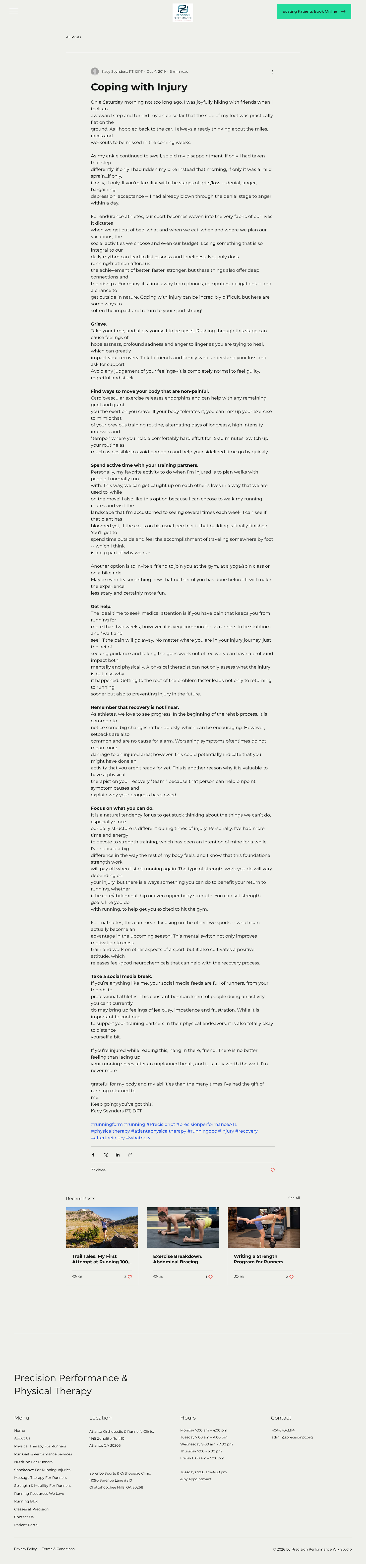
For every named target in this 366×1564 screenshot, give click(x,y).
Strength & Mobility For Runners (42, 1485)
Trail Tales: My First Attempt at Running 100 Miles (100, 1259)
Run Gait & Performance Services (43, 1454)
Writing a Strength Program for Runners (258, 1259)
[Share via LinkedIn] (117, 1154)
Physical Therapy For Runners (40, 1446)
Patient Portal (26, 1525)
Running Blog (26, 1501)
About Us (22, 1438)
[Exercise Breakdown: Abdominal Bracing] (183, 1227)
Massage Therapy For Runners (40, 1477)
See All (294, 1198)
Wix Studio (342, 1549)
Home (19, 1430)
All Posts (73, 37)
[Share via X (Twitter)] (105, 1154)
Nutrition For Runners (33, 1462)
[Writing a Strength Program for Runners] (264, 1227)
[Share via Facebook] (93, 1154)
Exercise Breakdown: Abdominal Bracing (177, 1259)
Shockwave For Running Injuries (42, 1470)
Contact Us (24, 1517)
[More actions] (272, 71)
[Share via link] (129, 1154)
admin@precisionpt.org (292, 1437)
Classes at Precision (31, 1509)
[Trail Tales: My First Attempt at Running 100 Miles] (102, 1227)
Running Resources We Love (39, 1493)
